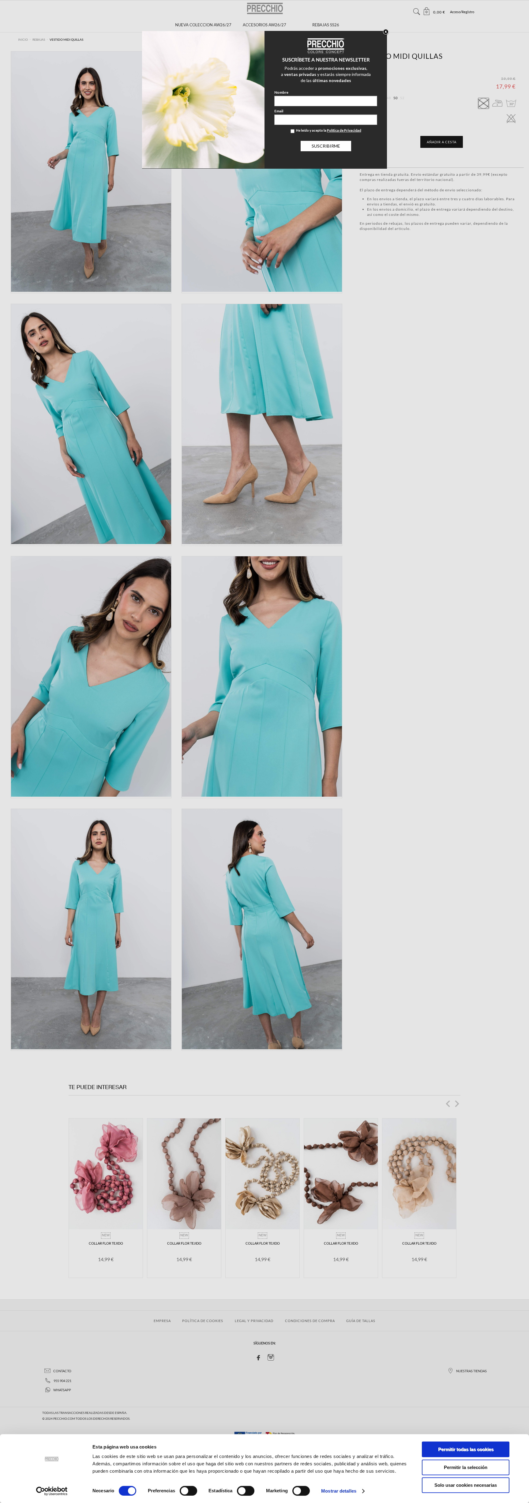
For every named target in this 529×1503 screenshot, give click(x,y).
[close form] (385, 32)
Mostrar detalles (338, 1491)
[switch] (188, 1491)
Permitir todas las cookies (465, 1449)
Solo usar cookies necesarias (465, 1485)
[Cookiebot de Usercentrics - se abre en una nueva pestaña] (52, 1491)
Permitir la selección (465, 1467)
